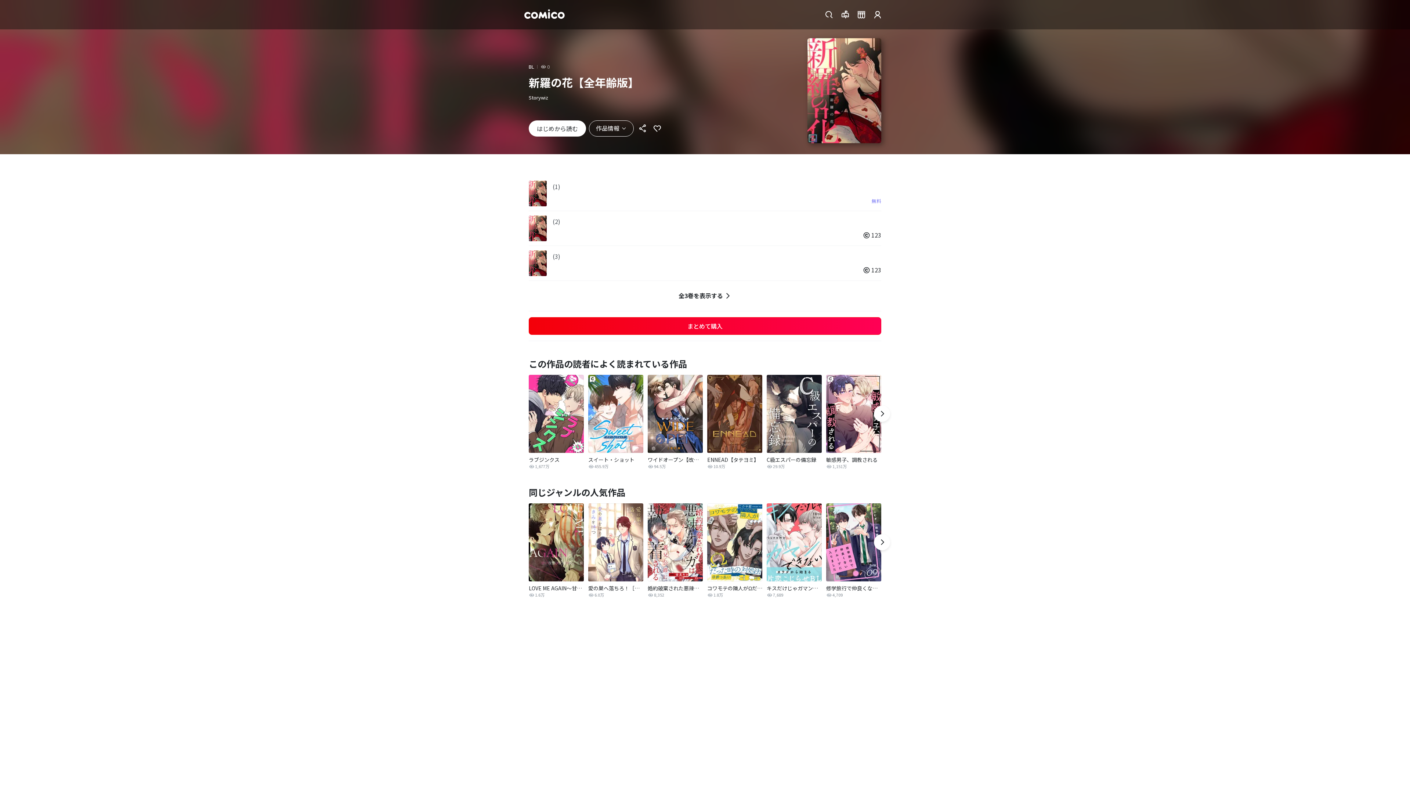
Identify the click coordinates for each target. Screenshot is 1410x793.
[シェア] (642, 128)
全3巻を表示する (701, 295)
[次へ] (882, 414)
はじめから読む (557, 128)
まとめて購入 (705, 326)
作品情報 (607, 128)
